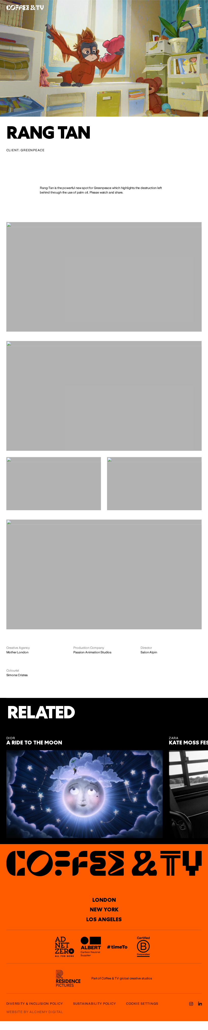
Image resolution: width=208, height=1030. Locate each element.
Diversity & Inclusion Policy (34, 1003)
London (104, 900)
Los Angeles (104, 919)
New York (104, 909)
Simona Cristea (17, 675)
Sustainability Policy (94, 1003)
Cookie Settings (142, 1003)
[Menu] (199, 7)
